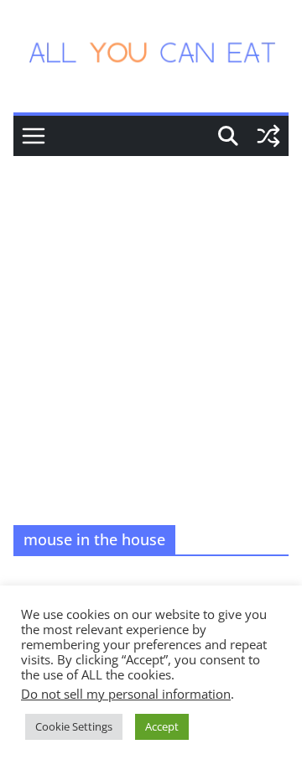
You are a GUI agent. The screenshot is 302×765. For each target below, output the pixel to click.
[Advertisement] (151, 315)
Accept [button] (162, 726)
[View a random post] (268, 136)
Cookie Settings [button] (73, 726)
